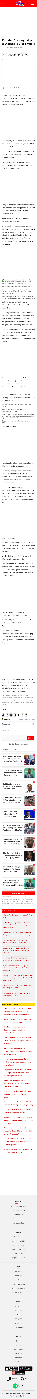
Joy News (18, 1272)
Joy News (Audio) (18, 1292)
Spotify (21, 1386)
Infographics (18, 1327)
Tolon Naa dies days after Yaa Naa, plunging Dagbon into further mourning (17, 1094)
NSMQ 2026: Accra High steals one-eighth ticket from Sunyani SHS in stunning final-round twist (18, 979)
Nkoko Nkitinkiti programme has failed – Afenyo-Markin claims (17, 995)
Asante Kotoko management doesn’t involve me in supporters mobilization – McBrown (17, 951)
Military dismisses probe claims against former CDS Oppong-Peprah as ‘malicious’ (18, 1062)
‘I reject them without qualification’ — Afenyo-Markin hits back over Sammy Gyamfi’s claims (18, 1073)
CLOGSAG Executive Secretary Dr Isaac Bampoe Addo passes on (17, 1111)
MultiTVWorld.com (18, 1284)
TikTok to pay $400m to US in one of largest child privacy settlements (16, 942)
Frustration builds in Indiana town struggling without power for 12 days (16, 960)
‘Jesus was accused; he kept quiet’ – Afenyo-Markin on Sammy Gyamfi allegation (16, 969)
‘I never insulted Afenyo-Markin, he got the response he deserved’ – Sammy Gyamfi (17, 1142)
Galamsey (18, 1353)
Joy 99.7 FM (18, 1237)
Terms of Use (18, 1219)
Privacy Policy (18, 1223)
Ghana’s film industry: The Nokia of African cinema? (18, 917)
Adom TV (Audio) (18, 1288)
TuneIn (14, 1379)
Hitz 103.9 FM (18, 1245)
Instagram (18, 1319)
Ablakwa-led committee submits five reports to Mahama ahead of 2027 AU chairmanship (18, 1120)
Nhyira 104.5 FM (18, 1258)
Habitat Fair (18, 1345)
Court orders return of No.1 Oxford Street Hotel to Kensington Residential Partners (18, 1041)
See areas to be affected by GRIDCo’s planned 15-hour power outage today (18, 1103)
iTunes (27, 1379)
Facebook (18, 1310)
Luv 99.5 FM (18, 1254)
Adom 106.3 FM (18, 1241)
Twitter (18, 1315)
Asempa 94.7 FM (18, 1249)
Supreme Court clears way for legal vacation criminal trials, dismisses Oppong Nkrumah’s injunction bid (18, 1012)
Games (18, 1341)
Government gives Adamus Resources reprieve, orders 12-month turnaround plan (18, 1051)
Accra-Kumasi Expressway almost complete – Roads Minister (17, 1020)
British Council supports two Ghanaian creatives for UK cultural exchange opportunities (16, 926)
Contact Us (18, 1215)
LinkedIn (18, 1323)
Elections (18, 1362)
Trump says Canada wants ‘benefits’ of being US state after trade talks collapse (17, 935)
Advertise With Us (19, 1210)
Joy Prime (19, 1280)
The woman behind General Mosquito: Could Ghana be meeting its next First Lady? (18, 1131)
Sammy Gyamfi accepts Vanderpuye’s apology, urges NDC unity (18, 1150)
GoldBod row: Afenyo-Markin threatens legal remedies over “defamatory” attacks (15, 1030)
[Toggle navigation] (33, 4)
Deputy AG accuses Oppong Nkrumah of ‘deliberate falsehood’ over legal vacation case (17, 1083)
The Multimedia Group (18, 1206)
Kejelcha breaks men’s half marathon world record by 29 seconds (18, 988)
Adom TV (18, 1276)
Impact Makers (18, 1349)
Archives (18, 1358)
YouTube (18, 1306)
